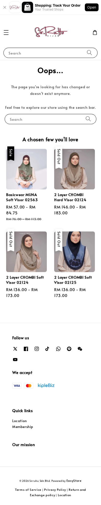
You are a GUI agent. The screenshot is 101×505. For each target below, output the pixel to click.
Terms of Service (28, 489)
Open (91, 7)
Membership (22, 426)
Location (19, 420)
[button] (6, 32)
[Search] (89, 52)
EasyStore (74, 480)
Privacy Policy (55, 489)
